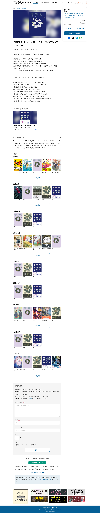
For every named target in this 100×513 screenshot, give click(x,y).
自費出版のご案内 (50, 508)
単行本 (18, 8)
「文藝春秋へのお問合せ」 (45, 479)
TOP (14, 5)
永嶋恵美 (69, 15)
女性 (26, 445)
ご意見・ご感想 (18, 402)
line (80, 38)
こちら (30, 398)
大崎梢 (66, 13)
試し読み (70, 28)
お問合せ (57, 508)
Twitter (73, 38)
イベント (62, 2)
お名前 (16, 419)
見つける (70, 2)
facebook (69, 38)
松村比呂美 (67, 17)
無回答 (34, 445)
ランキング (54, 2)
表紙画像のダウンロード (38, 462)
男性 (18, 445)
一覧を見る (37, 177)
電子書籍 (24, 8)
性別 (16, 442)
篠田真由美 (77, 13)
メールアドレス (18, 427)
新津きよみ (76, 15)
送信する (37, 450)
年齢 (16, 434)
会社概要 (43, 508)
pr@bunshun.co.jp (37, 472)
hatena (76, 38)
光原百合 (73, 17)
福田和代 (82, 15)
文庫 (17, 5)
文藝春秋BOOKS (22, 2)
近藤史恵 (71, 13)
